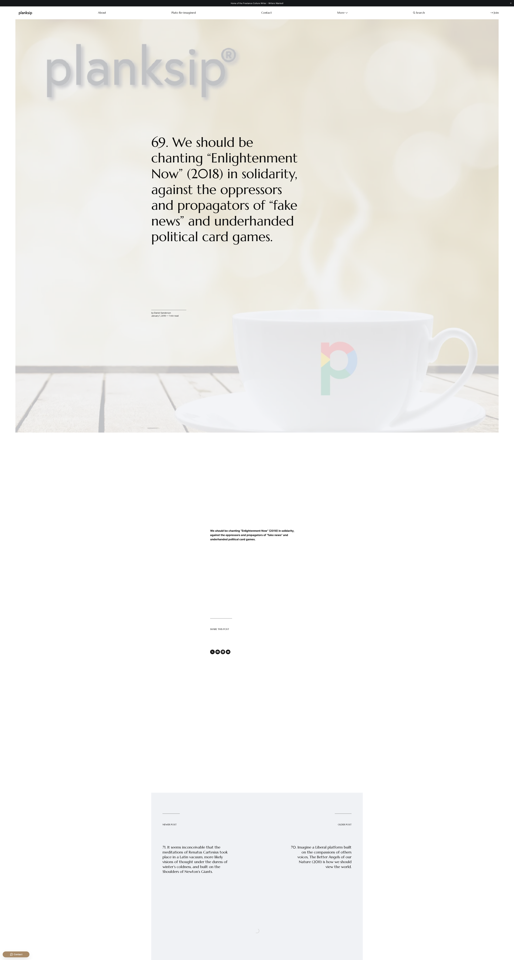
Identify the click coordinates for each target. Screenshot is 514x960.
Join (496, 12)
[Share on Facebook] (217, 652)
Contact (266, 12)
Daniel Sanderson (162, 313)
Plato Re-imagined (183, 12)
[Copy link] (228, 652)
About (102, 12)
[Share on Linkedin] (223, 652)
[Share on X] (212, 652)
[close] (511, 3)
